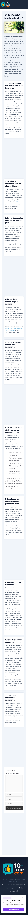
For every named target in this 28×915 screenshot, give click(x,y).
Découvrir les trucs (14, 909)
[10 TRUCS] (5, 5)
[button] (22, 5)
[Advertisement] (14, 160)
